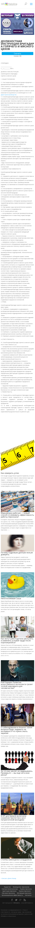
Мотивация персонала (24, 893)
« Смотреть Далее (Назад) (8, 878)
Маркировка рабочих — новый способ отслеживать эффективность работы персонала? (17, 515)
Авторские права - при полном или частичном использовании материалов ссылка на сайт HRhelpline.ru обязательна (17, 914)
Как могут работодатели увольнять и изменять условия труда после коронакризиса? (17, 640)
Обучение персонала (8, 893)
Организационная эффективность (12, 895)
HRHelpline (16, 903)
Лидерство (7, 887)
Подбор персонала (26, 889)
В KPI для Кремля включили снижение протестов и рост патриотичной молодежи (13, 818)
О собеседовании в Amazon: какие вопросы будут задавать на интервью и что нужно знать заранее (16, 730)
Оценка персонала (25, 891)
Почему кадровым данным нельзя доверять (17, 553)
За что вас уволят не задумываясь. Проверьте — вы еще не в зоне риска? (17, 773)
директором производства (8, 95)
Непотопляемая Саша (11, 598)
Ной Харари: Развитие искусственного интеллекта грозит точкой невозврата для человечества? (17, 685)
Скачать (17, 53)
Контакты (28, 895)
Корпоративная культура (9, 889)
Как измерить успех (10, 473)
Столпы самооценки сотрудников (16, 859)
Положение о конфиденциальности (11, 910)
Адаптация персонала (9, 891)
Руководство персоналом (21, 887)
